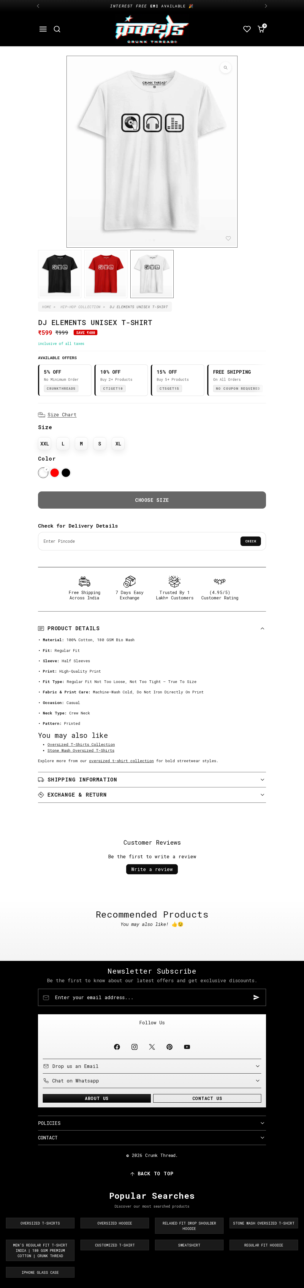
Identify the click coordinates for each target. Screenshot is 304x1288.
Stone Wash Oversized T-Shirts (81, 750)
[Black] (66, 472)
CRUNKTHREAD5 (61, 388)
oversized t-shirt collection (121, 760)
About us (97, 1098)
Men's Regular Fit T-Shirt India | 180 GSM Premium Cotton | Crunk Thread (40, 1250)
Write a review (152, 869)
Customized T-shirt (115, 1245)
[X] (152, 1047)
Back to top (156, 1173)
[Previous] (38, 6)
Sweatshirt (189, 1245)
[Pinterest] (169, 1047)
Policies (49, 1123)
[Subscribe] (256, 997)
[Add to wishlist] (228, 238)
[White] (43, 472)
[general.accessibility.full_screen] (225, 67)
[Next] (266, 6)
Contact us (207, 1098)
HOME (46, 306)
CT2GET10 (113, 388)
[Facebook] (117, 1047)
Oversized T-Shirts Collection (81, 744)
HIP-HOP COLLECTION (81, 306)
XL (118, 443)
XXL (44, 443)
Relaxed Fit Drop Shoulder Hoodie (189, 1226)
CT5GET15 (169, 388)
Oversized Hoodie (114, 1223)
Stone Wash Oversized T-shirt (263, 1223)
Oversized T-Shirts (40, 1223)
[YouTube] (187, 1047)
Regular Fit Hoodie (263, 1245)
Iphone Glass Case (40, 1272)
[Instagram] (134, 1047)
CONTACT (48, 1137)
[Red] (54, 472)
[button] (43, 29)
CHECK (250, 541)
